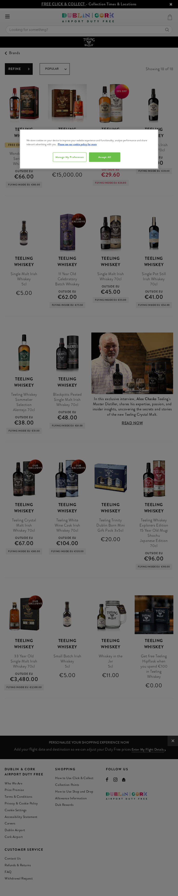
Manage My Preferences (69, 157)
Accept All (104, 157)
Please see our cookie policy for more (77, 144)
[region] (89, 149)
